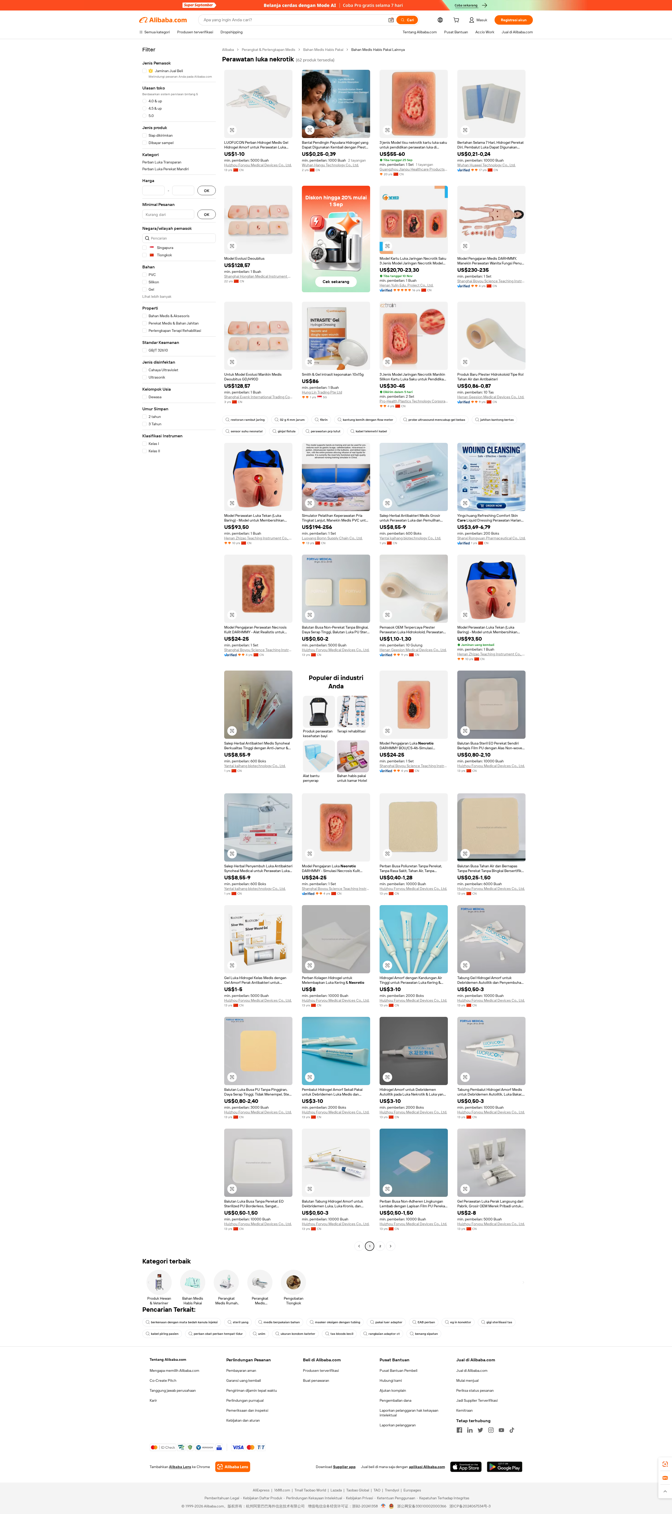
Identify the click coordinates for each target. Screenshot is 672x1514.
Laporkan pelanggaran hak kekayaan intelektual (409, 1412)
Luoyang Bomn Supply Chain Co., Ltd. (332, 538)
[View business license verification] (383, 1506)
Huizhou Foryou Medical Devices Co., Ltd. (258, 165)
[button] (391, 20)
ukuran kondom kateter (298, 1334)
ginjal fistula (287, 431)
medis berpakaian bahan (282, 1322)
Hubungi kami (391, 1380)
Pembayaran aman (241, 1370)
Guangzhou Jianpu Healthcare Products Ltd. (414, 169)
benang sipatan (426, 1334)
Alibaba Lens (180, 1467)
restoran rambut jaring (248, 420)
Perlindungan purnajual (245, 1400)
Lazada (336, 1490)
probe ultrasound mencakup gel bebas (436, 420)
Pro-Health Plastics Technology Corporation (414, 401)
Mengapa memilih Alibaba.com (174, 1370)
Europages (412, 1490)
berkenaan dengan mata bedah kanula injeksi (184, 1322)
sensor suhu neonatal (246, 431)
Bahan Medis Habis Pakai (323, 49)
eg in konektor (460, 1322)
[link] (665, 1464)
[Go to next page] (390, 1246)
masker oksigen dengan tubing (337, 1322)
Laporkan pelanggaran (398, 1425)
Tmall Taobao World (310, 1490)
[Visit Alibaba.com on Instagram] (491, 1430)
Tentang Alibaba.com (168, 1359)
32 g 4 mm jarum (292, 420)
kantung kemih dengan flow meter (368, 420)
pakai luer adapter (388, 1322)
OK (206, 190)
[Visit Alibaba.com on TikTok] (512, 1430)
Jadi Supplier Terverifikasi (477, 1400)
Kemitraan (464, 1410)
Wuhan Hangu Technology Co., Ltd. (330, 165)
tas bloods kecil (341, 1334)
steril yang (240, 1322)
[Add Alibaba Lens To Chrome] (232, 1467)
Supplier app (344, 1467)
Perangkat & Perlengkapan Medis (268, 49)
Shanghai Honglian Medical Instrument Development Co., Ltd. (258, 276)
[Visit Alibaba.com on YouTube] (501, 1430)
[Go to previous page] (359, 1246)
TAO (377, 1490)
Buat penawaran (316, 1380)
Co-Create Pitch (163, 1380)
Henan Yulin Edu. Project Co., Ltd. (406, 285)
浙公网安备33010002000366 (421, 1506)
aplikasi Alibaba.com (427, 1467)
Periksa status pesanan (475, 1390)
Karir (153, 1400)
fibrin (324, 420)
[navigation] (179, 648)
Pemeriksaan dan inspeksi (247, 1410)
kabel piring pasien (164, 1334)
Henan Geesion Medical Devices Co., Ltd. (490, 397)
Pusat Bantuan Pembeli (398, 1370)
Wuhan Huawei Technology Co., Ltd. (486, 165)
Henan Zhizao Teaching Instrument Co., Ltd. (258, 538)
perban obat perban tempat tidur (218, 1334)
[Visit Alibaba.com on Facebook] (459, 1430)
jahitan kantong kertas (497, 420)
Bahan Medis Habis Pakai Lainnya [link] (378, 49)
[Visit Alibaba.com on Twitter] (480, 1430)
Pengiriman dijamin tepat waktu (251, 1390)
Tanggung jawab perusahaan (173, 1390)
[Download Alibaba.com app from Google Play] (504, 1467)
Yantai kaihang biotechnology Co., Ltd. (410, 538)
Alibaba (228, 49)
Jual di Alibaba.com (471, 1370)
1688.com (282, 1490)
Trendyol (392, 1490)
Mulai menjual (467, 1380)
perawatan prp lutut (325, 431)
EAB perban (426, 1322)
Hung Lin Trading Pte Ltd (322, 392)
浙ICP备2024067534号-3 (470, 1506)
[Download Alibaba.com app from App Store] (466, 1467)
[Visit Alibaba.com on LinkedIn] (470, 1430)
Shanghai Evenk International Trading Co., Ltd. (258, 397)
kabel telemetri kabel (371, 431)
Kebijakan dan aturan (243, 1420)
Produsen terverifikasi (321, 1370)
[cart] (457, 21)
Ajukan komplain (393, 1390)
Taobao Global (357, 1490)
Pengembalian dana (395, 1400)
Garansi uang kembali (243, 1380)
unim (261, 1334)
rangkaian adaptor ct (384, 1334)
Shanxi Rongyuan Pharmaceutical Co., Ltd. (491, 538)
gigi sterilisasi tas (499, 1322)
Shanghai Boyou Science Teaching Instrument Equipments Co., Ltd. (491, 281)
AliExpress (261, 1490)
